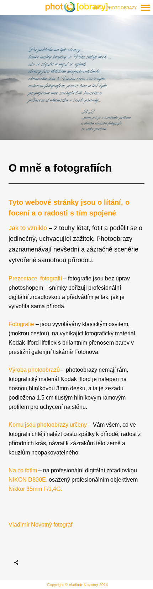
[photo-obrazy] (76, 7)
